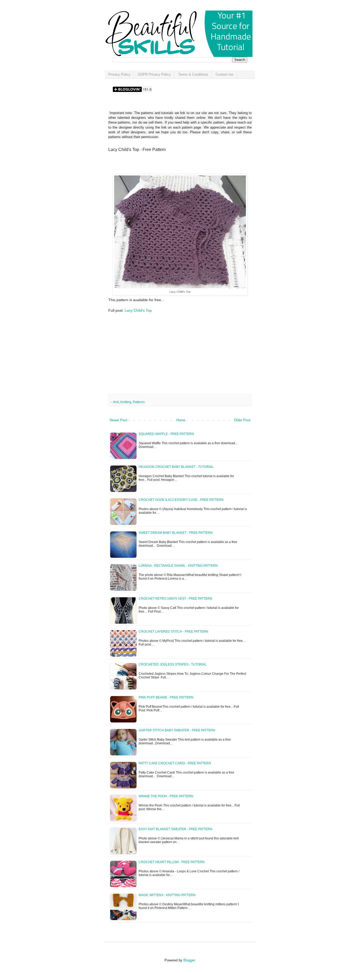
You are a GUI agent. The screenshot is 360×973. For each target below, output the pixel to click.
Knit (116, 402)
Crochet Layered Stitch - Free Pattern (173, 631)
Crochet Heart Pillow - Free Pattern (172, 862)
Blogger (189, 960)
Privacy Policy (119, 74)
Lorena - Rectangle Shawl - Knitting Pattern (178, 566)
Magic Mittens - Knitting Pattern (167, 895)
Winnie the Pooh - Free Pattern (166, 796)
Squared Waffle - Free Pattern (166, 434)
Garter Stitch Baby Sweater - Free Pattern (177, 730)
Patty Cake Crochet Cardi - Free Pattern (175, 763)
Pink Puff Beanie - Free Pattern (166, 697)
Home (180, 420)
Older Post (242, 420)
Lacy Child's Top (138, 310)
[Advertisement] (170, 165)
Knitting (125, 402)
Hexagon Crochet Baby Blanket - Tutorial (176, 467)
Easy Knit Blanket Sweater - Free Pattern (175, 829)
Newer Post (118, 420)
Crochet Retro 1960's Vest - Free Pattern (175, 598)
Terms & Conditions (193, 74)
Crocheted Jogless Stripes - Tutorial (173, 664)
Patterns (139, 402)
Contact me (224, 74)
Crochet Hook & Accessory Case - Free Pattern (181, 500)
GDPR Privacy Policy (154, 74)
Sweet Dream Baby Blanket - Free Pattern (176, 533)
